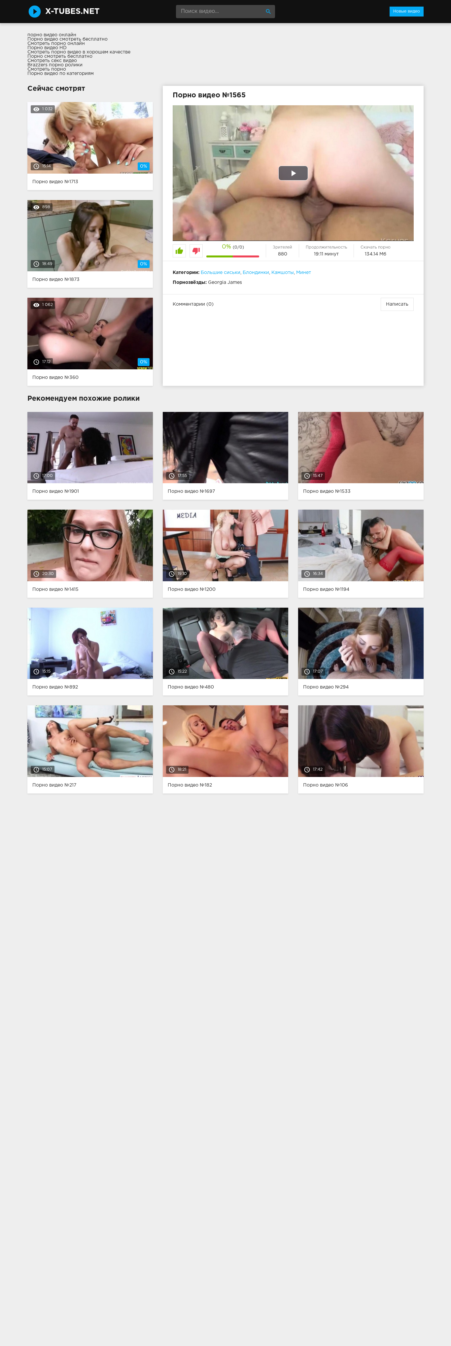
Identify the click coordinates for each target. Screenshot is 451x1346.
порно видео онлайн (51, 35)
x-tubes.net (72, 11)
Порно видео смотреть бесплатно (67, 39)
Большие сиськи (220, 273)
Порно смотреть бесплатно (59, 56)
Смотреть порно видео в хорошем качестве (78, 52)
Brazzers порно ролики (55, 65)
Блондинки (256, 273)
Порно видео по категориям (60, 74)
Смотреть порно (46, 69)
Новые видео (406, 11)
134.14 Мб (375, 254)
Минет (303, 273)
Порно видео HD (47, 48)
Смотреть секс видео (52, 61)
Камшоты (282, 273)
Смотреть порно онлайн (56, 44)
